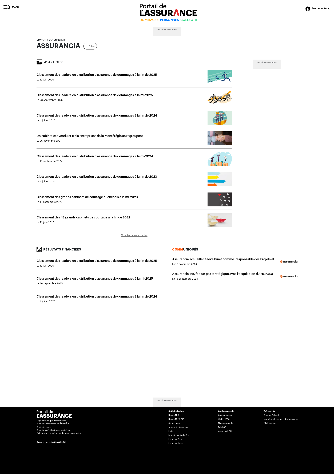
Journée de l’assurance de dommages (280, 419)
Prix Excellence (270, 423)
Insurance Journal (176, 443)
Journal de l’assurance (178, 427)
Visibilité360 (223, 419)
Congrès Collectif (271, 415)
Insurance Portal (58, 442)
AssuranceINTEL (225, 431)
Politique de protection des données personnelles (59, 433)
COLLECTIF (189, 19)
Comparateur (174, 423)
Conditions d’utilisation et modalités (53, 430)
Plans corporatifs (225, 423)
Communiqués (225, 415)
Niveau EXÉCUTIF (176, 419)
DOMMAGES (149, 19)
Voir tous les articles (134, 235)
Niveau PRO (173, 415)
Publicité (222, 427)
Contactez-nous (44, 427)
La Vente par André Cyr (178, 435)
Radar (171, 431)
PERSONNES (169, 19)
